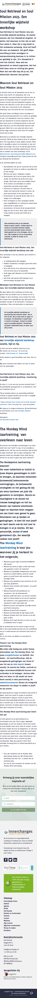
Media (6, 908)
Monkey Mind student (13, 402)
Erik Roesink (4, 419)
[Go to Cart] (33, 4)
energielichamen (12, 655)
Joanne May (14, 419)
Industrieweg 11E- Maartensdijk (17, 353)
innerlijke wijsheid (24, 411)
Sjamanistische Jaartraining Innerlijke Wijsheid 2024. (18, 154)
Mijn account (8, 923)
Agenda (6, 906)
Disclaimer (7, 930)
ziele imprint (18, 664)
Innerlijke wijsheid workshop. (19, 340)
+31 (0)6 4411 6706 (10, 952)
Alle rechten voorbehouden (18, 993)
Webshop (7, 920)
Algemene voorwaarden (12, 925)
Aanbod (6, 903)
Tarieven (6, 916)
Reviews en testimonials (12, 913)
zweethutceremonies (9, 682)
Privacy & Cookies (10, 928)
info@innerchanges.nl (11, 949)
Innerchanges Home (10, 901)
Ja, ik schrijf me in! (18, 810)
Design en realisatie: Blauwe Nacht (18, 995)
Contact (6, 918)
